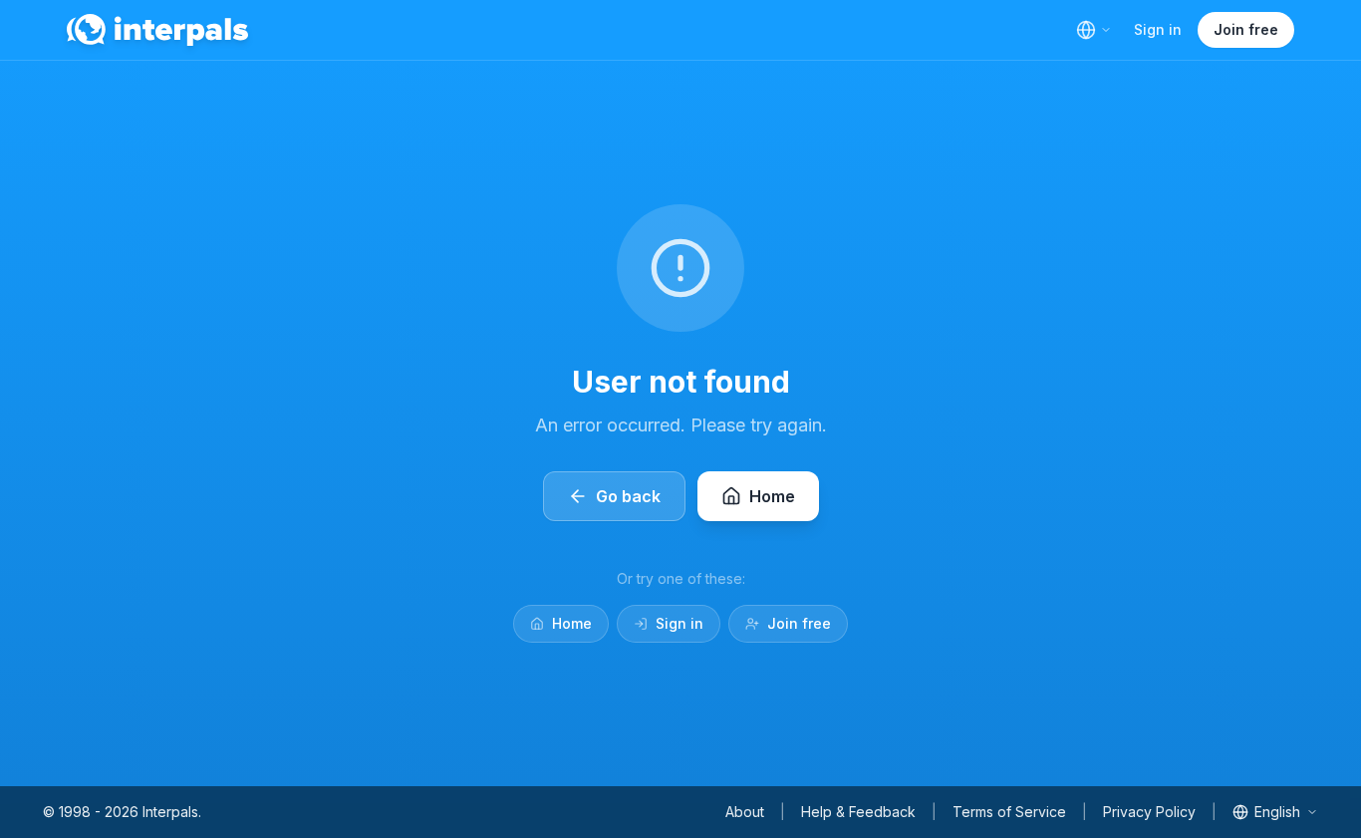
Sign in (1158, 29)
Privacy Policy (1149, 811)
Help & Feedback (858, 811)
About (744, 811)
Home (572, 623)
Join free (1246, 29)
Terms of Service (1009, 811)
